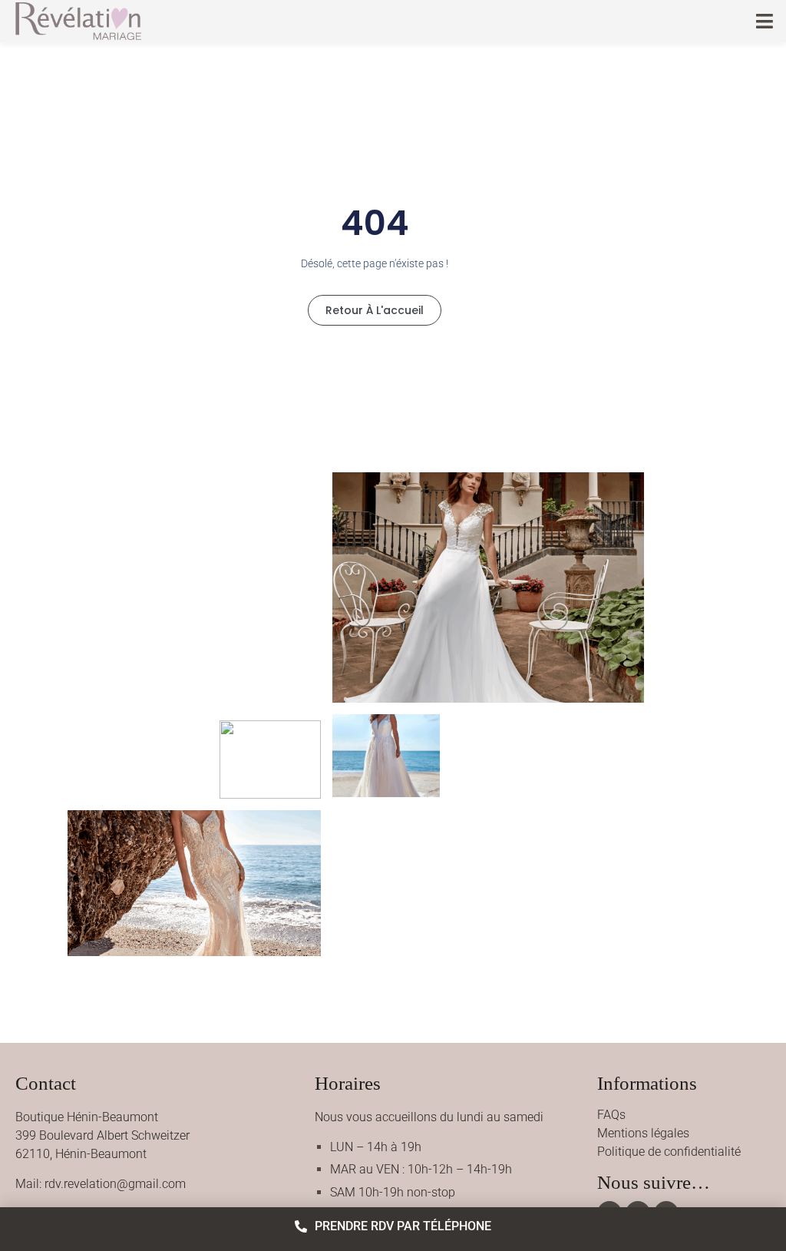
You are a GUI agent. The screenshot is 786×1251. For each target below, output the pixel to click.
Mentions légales (643, 1133)
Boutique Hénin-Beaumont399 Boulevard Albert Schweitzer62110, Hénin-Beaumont (102, 1135)
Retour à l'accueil (374, 310)
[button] (764, 21)
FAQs (611, 1114)
